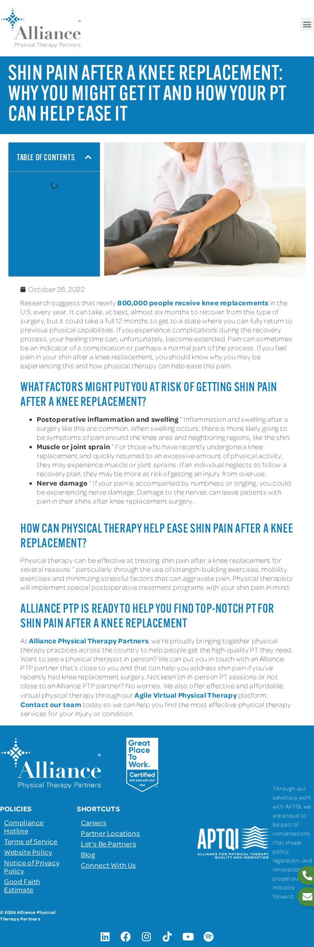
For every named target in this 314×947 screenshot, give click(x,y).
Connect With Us (108, 864)
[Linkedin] (105, 937)
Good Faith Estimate (22, 885)
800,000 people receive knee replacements (193, 302)
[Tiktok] (167, 937)
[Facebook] (126, 937)
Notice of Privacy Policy (31, 866)
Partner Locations (110, 832)
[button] (307, 24)
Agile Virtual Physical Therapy (186, 694)
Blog (88, 854)
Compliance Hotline (24, 826)
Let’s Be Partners (108, 843)
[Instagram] (147, 937)
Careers (93, 822)
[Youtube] (188, 937)
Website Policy (28, 851)
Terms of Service (31, 841)
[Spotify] (209, 937)
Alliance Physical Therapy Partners (88, 640)
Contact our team (51, 704)
